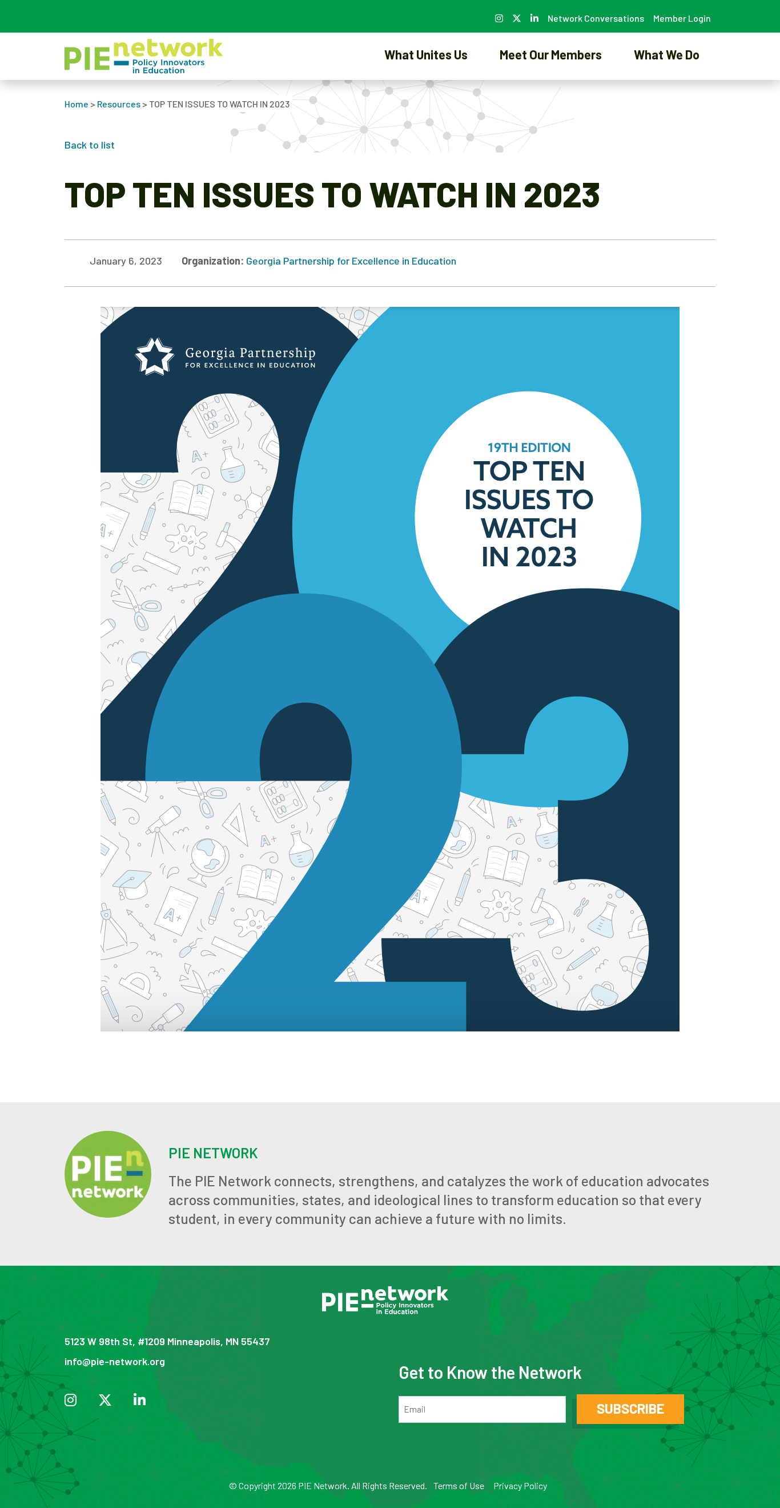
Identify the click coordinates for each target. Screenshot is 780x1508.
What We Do (666, 54)
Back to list (90, 144)
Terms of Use (458, 1485)
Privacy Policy (520, 1485)
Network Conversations (596, 18)
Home (77, 103)
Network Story (426, 94)
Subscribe (630, 1408)
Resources (118, 103)
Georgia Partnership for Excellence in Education (351, 260)
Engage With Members (551, 94)
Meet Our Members (551, 54)
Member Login (682, 18)
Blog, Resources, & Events (666, 94)
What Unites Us (426, 54)
